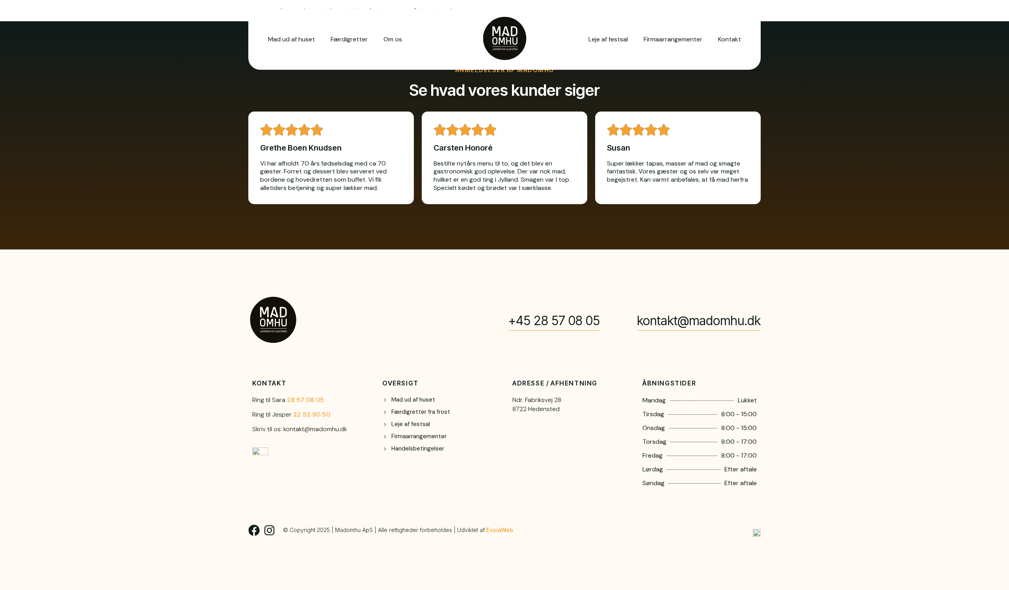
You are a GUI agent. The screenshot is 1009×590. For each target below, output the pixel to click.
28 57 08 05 (305, 400)
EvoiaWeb (499, 530)
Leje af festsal (608, 39)
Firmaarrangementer (673, 39)
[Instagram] (269, 530)
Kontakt (729, 39)
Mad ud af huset (291, 39)
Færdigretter (349, 39)
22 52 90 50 (311, 414)
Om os (392, 39)
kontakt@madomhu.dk (699, 320)
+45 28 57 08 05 (554, 320)
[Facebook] (254, 530)
